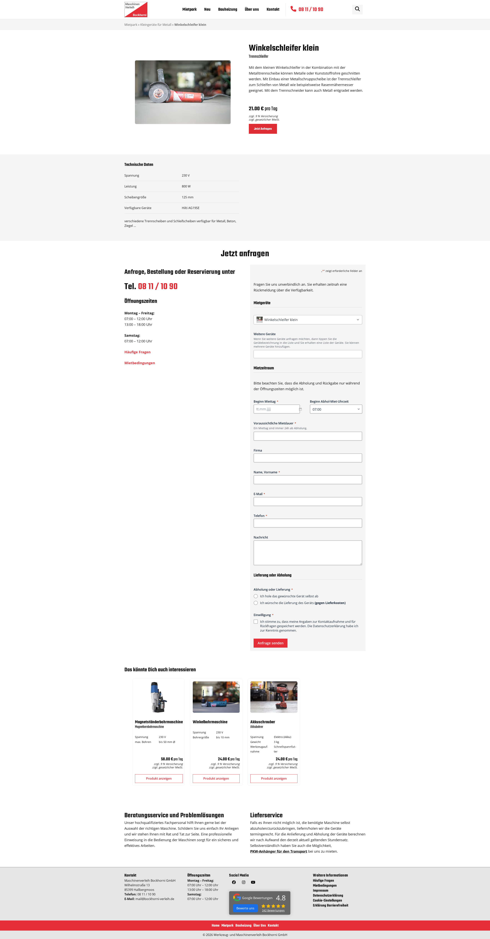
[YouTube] (253, 883)
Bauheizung (243, 925)
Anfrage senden (270, 643)
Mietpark (130, 25)
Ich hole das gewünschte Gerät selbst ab (289, 596)
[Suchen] (357, 9)
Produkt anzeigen (159, 778)
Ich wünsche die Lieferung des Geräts (302, 603)
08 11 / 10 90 (158, 287)
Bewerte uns (245, 908)
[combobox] (309, 354)
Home (216, 925)
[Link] (135, 9)
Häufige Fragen (137, 352)
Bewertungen (273, 910)
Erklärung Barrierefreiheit (330, 905)
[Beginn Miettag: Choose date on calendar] (302, 409)
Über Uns (259, 925)
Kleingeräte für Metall (155, 25)
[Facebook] (234, 883)
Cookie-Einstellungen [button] (327, 900)
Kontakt (273, 925)
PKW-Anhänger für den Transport (278, 851)
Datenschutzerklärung (329, 626)
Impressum (320, 891)
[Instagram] (243, 883)
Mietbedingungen (139, 363)
